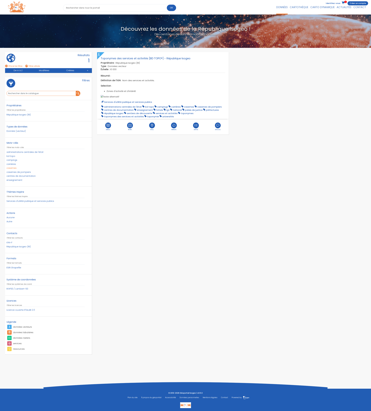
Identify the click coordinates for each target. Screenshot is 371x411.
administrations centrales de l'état (123, 107)
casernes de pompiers (209, 107)
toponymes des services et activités (124, 116)
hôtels (159, 110)
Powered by (237, 397)
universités (168, 116)
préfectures (212, 110)
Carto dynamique (322, 7)
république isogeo (113, 113)
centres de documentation (119, 110)
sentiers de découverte (139, 113)
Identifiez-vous (333, 3)
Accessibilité (170, 397)
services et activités (167, 113)
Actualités (344, 7)
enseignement (145, 110)
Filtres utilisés (34, 66)
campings (162, 107)
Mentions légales (210, 397)
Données (282, 7)
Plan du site (133, 397)
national (177, 110)
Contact (359, 7)
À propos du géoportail (151, 397)
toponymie (153, 116)
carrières (176, 107)
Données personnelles (189, 397)
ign (168, 110)
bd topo (149, 107)
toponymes (187, 113)
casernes (189, 107)
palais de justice (194, 110)
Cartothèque (299, 7)
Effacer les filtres (15, 66)
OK (171, 7)
